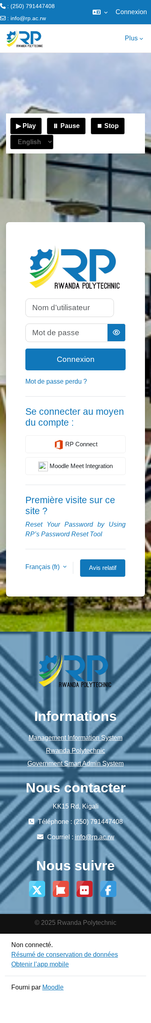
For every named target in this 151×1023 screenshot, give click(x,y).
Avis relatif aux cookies (103, 570)
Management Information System (75, 737)
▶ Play (26, 125)
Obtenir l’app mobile (40, 964)
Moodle (53, 987)
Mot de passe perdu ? (56, 381)
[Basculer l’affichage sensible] (116, 332)
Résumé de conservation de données (64, 954)
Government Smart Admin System (75, 763)
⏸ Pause (66, 125)
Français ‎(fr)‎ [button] (43, 566)
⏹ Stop (108, 125)
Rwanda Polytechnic (75, 750)
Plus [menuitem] (131, 38)
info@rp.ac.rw (28, 18)
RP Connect (80, 444)
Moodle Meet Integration (80, 465)
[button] (100, 12)
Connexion (131, 11)
